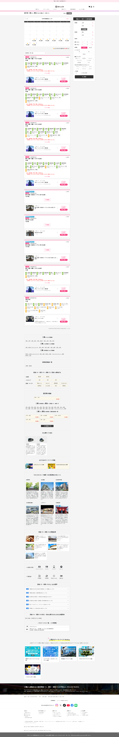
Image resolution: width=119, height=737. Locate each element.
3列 (47, 379)
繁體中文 (33, 726)
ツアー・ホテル (46, 9)
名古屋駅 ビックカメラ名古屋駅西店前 (45, 628)
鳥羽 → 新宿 (42, 354)
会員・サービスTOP (56, 712)
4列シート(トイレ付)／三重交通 (41, 79)
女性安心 (39, 385)
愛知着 (30, 365)
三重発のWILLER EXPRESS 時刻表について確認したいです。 (42, 589)
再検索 (85, 76)
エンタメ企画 (81, 9)
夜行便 (47, 376)
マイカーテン (64, 383)
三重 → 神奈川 (40, 340)
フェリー (55, 9)
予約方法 (29, 576)
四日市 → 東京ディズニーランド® (32, 354)
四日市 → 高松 (28, 355)
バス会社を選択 (84, 72)
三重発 (26, 365)
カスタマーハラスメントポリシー (30, 722)
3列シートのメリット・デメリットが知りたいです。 (40, 604)
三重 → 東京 (33, 340)
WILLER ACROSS (48, 730)
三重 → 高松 (58, 347)
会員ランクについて (56, 715)
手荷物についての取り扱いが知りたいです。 (38, 608)
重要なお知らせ (27, 712)
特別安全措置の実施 (28, 717)
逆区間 (69, 13)
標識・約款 (41, 721)
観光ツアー (64, 9)
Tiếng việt (42, 726)
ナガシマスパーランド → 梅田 (58, 354)
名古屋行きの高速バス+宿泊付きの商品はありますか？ (40, 596)
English (26, 726)
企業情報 (26, 721)
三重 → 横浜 (47, 347)
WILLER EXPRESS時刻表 (71, 713)
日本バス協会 (27, 618)
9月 (67, 18)
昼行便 (39, 376)
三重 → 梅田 (52, 347)
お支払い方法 (30, 567)
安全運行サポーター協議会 (36, 618)
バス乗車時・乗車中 (85, 715)
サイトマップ (68, 721)
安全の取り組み (27, 715)
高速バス (37, 9)
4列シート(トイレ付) (39, 318)
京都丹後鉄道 (72, 9)
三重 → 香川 (51, 340)
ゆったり (48, 383)
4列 (56, 379)
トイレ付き (47, 385)
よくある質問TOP (85, 712)
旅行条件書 (36, 721)
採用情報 (31, 721)
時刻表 (47, 199)
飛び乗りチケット (30, 191)
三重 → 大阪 (46, 340)
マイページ (41, 713)
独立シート (39, 383)
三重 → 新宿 (41, 347)
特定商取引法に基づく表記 (60, 721)
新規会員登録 (41, 712)
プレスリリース (27, 713)
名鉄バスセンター (33, 628)
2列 (39, 379)
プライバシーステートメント (49, 721)
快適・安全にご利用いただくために (73, 716)
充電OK (64, 385)
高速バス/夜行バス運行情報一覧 (59, 1)
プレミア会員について (57, 713)
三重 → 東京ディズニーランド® (31, 347)
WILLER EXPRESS (34, 730)
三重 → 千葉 (27, 340)
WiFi (56, 385)
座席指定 (56, 383)
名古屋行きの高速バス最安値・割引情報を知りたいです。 (41, 600)
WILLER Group (27, 730)
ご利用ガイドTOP (70, 712)
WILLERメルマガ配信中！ (57, 716)
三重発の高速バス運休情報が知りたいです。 (38, 592)
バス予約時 (83, 713)
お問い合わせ (74, 721)
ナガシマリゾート (33, 626)
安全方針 (26, 716)
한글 (29, 726)
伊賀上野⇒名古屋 (38, 232)
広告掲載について (81, 721)
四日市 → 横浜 (48, 354)
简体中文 (37, 726)
